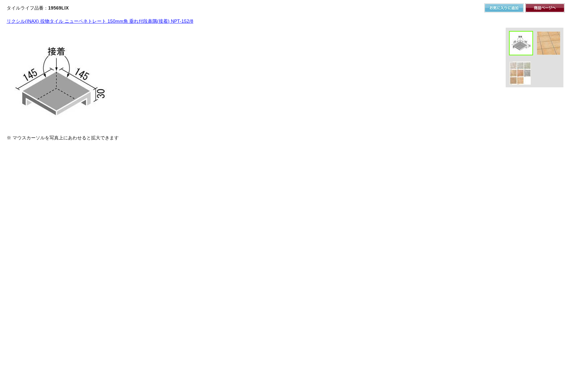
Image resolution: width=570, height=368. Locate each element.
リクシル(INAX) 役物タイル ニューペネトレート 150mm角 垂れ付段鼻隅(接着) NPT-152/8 (100, 21)
